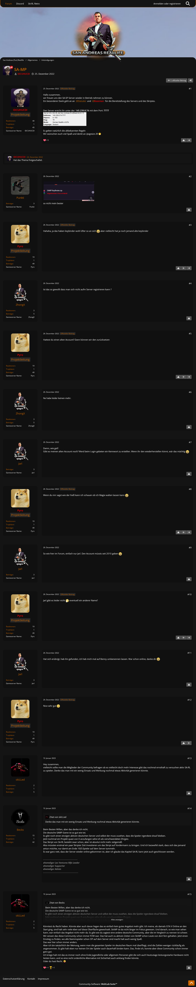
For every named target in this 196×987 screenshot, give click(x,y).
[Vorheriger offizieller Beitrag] (183, 268)
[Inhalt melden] (183, 140)
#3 (190, 224)
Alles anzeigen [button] (117, 919)
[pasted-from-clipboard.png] (69, 191)
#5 (190, 333)
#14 (190, 808)
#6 (190, 392)
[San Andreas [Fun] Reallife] (98, 30)
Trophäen (10, 124)
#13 (190, 758)
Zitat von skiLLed (58, 817)
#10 (190, 594)
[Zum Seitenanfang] (191, 983)
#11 (190, 652)
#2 (190, 176)
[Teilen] (190, 80)
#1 (190, 88)
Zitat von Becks (57, 902)
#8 (190, 489)
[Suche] (188, 3)
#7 (190, 442)
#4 (190, 283)
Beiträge (9, 127)
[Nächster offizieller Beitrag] (189, 140)
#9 (190, 547)
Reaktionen (10, 121)
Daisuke (82, 101)
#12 (190, 699)
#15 (190, 894)
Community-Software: (98, 984)
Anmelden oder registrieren (167, 3)
